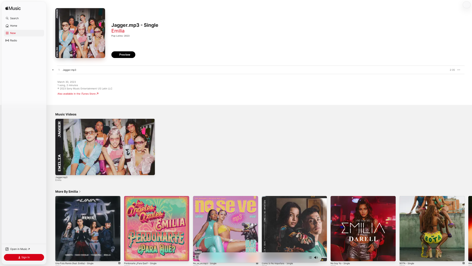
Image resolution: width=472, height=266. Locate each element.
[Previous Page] (51, 228)
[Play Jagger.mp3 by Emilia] (59, 70)
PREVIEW (451, 70)
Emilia (118, 31)
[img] (13, 8)
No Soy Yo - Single (341, 197)
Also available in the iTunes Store (77, 93)
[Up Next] (310, 257)
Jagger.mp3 (61, 177)
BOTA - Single (407, 197)
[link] (68, 192)
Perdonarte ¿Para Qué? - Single (142, 197)
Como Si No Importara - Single (279, 197)
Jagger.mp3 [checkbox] (69, 69)
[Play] (60, 170)
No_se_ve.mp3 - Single (206, 197)
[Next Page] (468, 228)
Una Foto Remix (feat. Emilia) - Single (76, 197)
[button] (24, 18)
